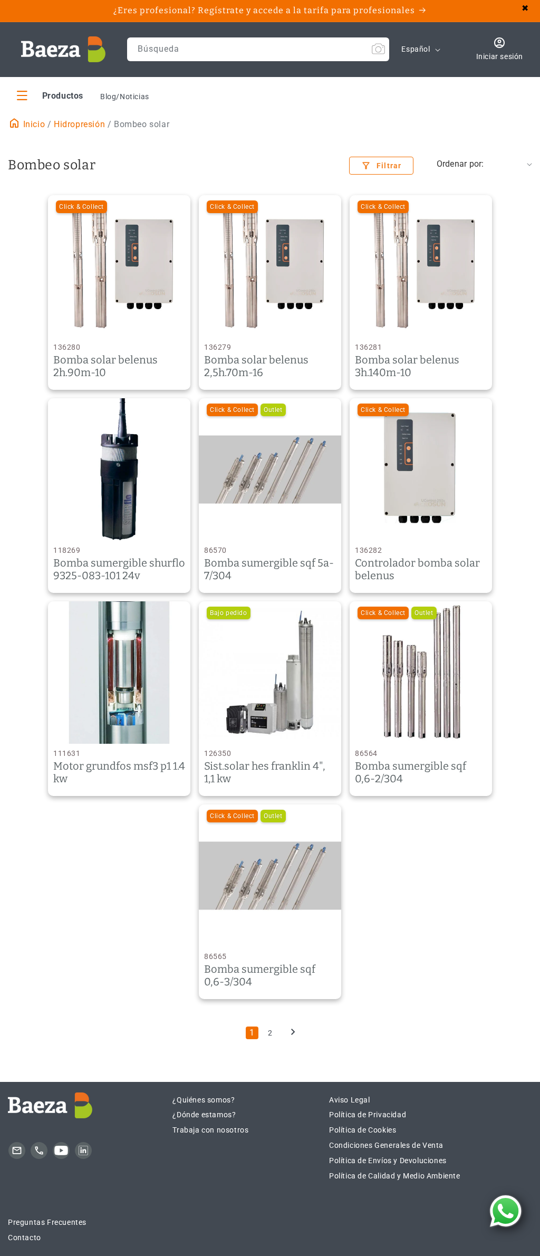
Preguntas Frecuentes (47, 1222)
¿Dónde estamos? (204, 1114)
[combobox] (258, 49)
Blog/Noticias (124, 96)
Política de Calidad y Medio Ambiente (394, 1176)
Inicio (33, 124)
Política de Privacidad (367, 1114)
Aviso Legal (349, 1100)
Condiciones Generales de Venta (386, 1145)
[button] (50, 95)
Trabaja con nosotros (210, 1130)
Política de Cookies (362, 1130)
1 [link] (252, 1033)
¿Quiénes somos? (203, 1100)
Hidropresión (79, 124)
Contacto (24, 1237)
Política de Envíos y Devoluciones (388, 1160)
